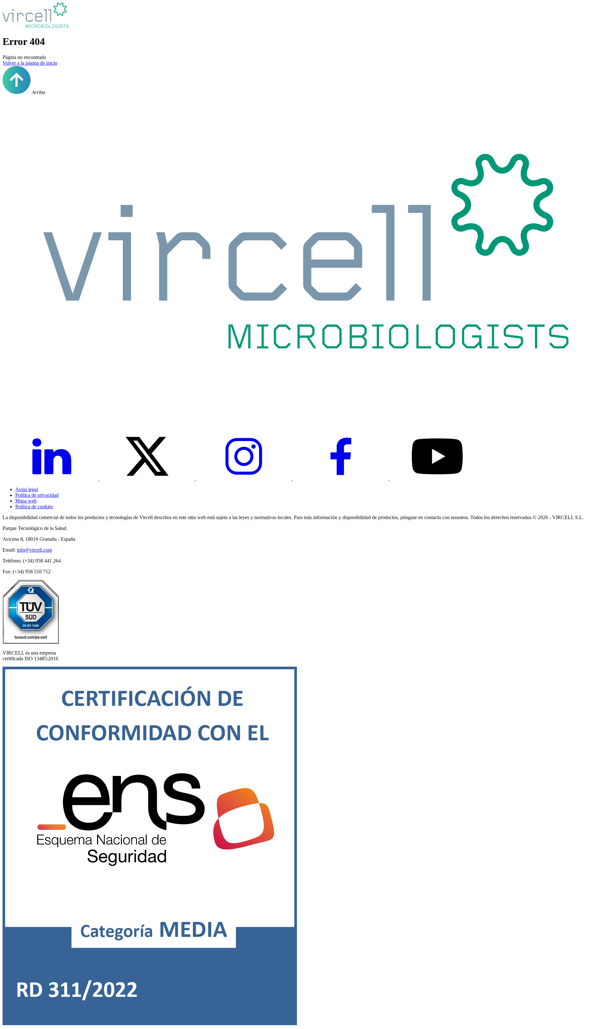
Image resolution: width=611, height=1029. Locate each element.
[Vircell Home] (305, 413)
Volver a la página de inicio (30, 63)
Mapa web (26, 501)
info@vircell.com (34, 550)
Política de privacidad (37, 495)
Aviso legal (26, 489)
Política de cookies (34, 506)
